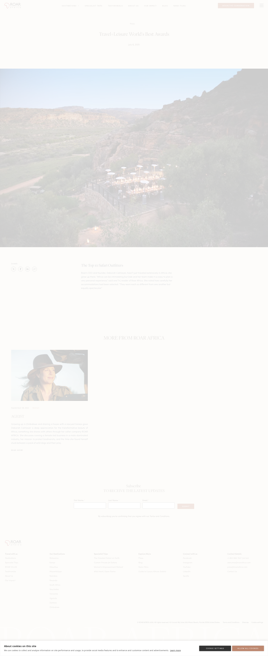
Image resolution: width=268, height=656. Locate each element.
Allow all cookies (248, 648)
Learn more (175, 650)
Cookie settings (215, 648)
